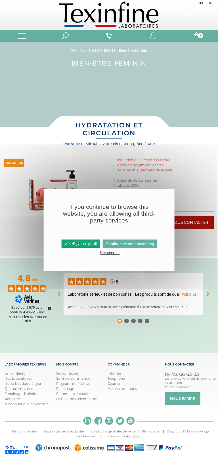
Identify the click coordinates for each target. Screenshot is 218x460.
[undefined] (49, 308)
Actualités (13, 399)
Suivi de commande (73, 378)
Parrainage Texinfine (21, 394)
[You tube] (130, 421)
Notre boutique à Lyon (23, 383)
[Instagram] (109, 421)
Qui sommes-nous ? (21, 389)
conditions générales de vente (113, 431)
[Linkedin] (87, 421)
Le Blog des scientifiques (76, 399)
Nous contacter (189, 222)
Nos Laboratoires (18, 378)
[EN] (210, 4)
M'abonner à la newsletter (26, 404)
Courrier (114, 383)
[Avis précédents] (59, 294)
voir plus (189, 294)
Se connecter (67, 373)
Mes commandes (122, 389)
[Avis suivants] (208, 294)
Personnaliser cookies (73, 394)
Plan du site (151, 431)
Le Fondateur (16, 373)
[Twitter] (120, 421)
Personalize (110, 253)
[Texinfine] (109, 14)
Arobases (133, 436)
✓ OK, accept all (80, 243)
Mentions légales (24, 431)
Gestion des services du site (64, 431)
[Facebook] (98, 421)
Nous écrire (182, 398)
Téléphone (116, 378)
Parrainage (65, 389)
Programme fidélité (72, 383)
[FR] (201, 4)
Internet (114, 373)
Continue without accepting (130, 243)
